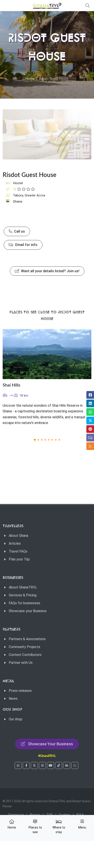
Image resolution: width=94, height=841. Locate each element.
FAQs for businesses (24, 603)
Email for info (25, 245)
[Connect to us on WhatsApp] (18, 765)
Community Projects (24, 647)
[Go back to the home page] (47, 5)
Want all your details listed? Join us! (49, 271)
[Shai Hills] (47, 354)
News (13, 698)
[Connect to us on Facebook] (26, 765)
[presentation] (80, 381)
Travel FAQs (18, 551)
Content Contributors (25, 655)
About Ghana (18, 536)
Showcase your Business (28, 611)
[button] (35, 440)
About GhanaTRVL (23, 587)
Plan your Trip (19, 559)
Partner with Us (21, 663)
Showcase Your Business (50, 744)
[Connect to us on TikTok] (58, 765)
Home (30, 79)
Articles (15, 543)
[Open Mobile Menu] (82, 821)
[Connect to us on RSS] (74, 765)
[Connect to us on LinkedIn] (66, 765)
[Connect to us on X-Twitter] (34, 765)
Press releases (20, 691)
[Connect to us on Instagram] (42, 765)
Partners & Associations (27, 639)
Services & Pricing (23, 595)
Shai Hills (11, 385)
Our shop (15, 719)
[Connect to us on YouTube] (50, 765)
